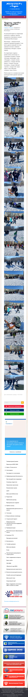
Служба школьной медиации (13, 575)
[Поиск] (22, 402)
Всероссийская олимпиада (13, 516)
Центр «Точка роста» (11, 467)
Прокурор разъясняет (12, 538)
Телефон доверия (11, 544)
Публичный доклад (11, 499)
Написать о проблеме (15, 452)
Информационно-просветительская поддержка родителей (14, 523)
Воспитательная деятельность (14, 572)
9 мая (7, 550)
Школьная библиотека (12, 493)
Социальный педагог (11, 518)
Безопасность (10, 541)
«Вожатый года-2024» (12, 566)
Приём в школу (10, 505)
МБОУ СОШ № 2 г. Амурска (14, 4)
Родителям (9, 496)
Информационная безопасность (14, 476)
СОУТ (7, 490)
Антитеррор (9, 470)
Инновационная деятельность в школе (14, 509)
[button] (4, 17)
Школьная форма (10, 547)
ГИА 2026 (8, 563)
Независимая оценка (11, 487)
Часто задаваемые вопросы (13, 557)
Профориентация (10, 527)
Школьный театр (10, 578)
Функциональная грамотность (14, 569)
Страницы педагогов (11, 482)
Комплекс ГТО (10, 535)
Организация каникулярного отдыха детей (13, 553)
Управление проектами (12, 485)
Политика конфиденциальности (11, 601)
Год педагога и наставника (13, 473)
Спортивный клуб (11, 581)
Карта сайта (9, 560)
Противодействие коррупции (14, 479)
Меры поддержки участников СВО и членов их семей (13, 584)
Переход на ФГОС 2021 (12, 464)
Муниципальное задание (12, 502)
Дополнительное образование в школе (14, 531)
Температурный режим (12, 461)
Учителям (8, 513)
